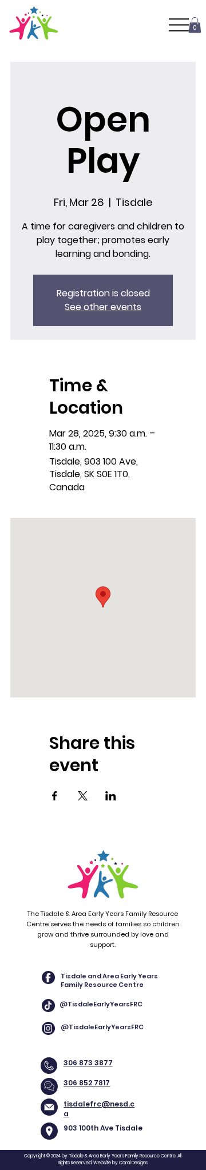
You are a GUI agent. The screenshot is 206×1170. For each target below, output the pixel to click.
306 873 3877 (88, 1063)
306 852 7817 (87, 1083)
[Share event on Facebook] (54, 795)
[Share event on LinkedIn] (110, 795)
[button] (194, 25)
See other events (103, 307)
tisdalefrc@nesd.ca (99, 1109)
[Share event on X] (82, 795)
